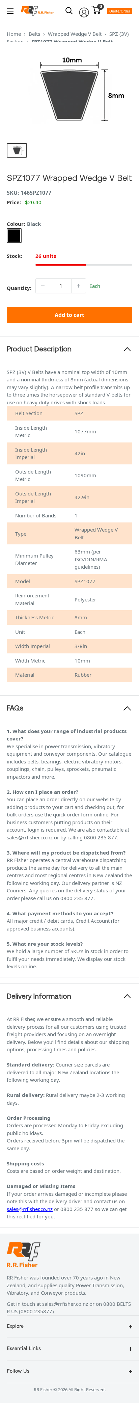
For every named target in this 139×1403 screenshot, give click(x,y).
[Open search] (69, 11)
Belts (34, 33)
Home (14, 33)
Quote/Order (119, 11)
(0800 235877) (36, 1311)
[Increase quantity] (79, 286)
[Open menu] (10, 11)
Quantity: (19, 288)
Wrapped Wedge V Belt (75, 33)
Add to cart (69, 315)
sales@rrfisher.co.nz (30, 1209)
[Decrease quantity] (43, 286)
